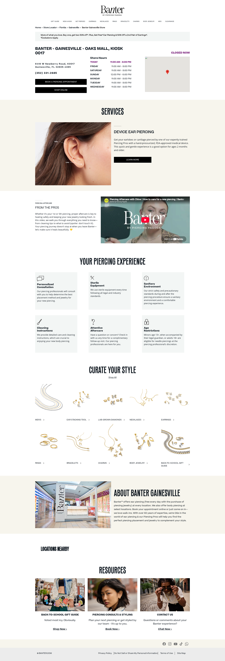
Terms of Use (166, 653)
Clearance (169, 21)
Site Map (181, 653)
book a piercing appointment (61, 81)
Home (38, 27)
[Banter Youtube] (175, 644)
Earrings (92, 21)
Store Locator (50, 27)
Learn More (132, 159)
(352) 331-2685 (46, 73)
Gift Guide (55, 21)
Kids (159, 21)
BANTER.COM (44, 653)
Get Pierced (80, 21)
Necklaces (104, 21)
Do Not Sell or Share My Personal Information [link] (136, 653)
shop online (61, 90)
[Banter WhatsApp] (186, 644)
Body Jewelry (148, 21)
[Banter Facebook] (164, 644)
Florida (62, 27)
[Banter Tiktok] (181, 644)
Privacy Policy (105, 653)
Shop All (112, 377)
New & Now (67, 21)
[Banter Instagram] (169, 644)
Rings (114, 21)
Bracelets (125, 21)
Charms (136, 21)
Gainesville (74, 27)
